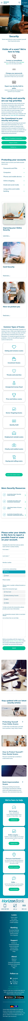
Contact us (14, 943)
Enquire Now (14, 843)
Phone (7, 572)
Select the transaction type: (10, 589)
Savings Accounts (14, 931)
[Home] (12, 900)
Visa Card (8, 592)
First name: (6, 549)
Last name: (6, 556)
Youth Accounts (14, 933)
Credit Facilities (14, 922)
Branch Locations (14, 867)
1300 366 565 (14, 115)
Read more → (6, 275)
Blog (14, 967)
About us (14, 959)
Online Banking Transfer (12, 595)
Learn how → (6, 235)
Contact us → (14, 147)
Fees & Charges (14, 949)
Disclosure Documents (14, 964)
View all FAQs (14, 889)
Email (7, 575)
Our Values (14, 966)
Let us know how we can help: (11, 618)
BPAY (7, 599)
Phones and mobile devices (12, 176)
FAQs (14, 951)
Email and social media (11, 185)
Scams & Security (14, 946)
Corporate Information (14, 962)
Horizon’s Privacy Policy (15, 641)
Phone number (6, 579)
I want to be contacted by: (10, 569)
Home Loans (14, 917)
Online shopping (8, 181)
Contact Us (14, 819)
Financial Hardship (14, 944)
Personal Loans (14, 920)
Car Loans (14, 919)
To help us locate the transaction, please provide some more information (13, 608)
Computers (7, 172)
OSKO (7, 603)
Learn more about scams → (14, 474)
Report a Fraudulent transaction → (14, 138)
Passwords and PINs (10, 168)
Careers (14, 960)
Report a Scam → (14, 142)
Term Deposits (14, 935)
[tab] (14, 168)
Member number (7, 562)
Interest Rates (14, 948)
